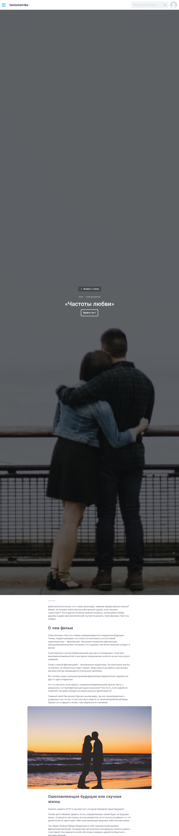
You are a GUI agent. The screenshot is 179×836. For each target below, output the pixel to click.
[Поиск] (164, 4)
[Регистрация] (173, 4)
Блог (81, 297)
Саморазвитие (93, 297)
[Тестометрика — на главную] (19, 5)
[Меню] (4, 4)
